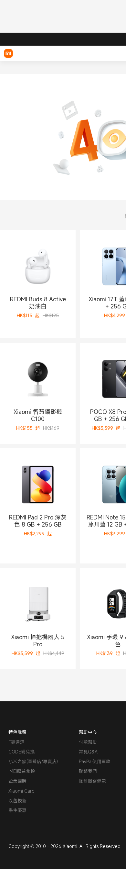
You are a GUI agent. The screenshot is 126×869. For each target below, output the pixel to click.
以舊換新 (17, 800)
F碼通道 (16, 742)
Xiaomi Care (21, 791)
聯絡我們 (88, 771)
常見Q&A (88, 752)
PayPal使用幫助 (94, 761)
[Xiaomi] (8, 53)
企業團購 (17, 781)
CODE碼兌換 (21, 752)
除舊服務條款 (92, 781)
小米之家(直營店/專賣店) (33, 761)
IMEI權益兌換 (21, 771)
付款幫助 (88, 742)
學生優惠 (17, 810)
